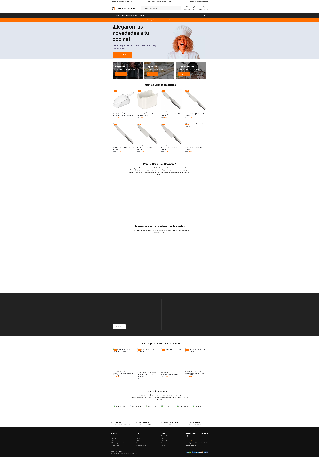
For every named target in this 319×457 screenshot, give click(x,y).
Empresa (113, 436)
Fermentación (152, 372)
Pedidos (113, 438)
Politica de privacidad (117, 443)
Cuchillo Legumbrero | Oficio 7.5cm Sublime (171, 114)
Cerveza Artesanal (142, 372)
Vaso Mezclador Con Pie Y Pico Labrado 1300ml (194, 374)
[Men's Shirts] (128, 70)
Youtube (163, 445)
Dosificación (126, 112)
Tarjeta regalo (115, 445)
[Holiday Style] (159, 70)
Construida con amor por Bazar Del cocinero (124, 453)
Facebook (164, 436)
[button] (206, 15)
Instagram (164, 440)
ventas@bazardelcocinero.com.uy (199, 1)
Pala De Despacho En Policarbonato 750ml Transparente (123, 114)
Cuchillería (164, 112)
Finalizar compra (203, 9)
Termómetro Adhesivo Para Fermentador (145, 375)
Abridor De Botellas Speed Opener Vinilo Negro (123, 374)
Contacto (138, 440)
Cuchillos (171, 112)
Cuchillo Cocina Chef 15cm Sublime (145, 148)
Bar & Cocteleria (117, 112)
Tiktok (163, 438)
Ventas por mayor (141, 445)
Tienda (113, 440)
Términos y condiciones (143, 443)
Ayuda (194, 9)
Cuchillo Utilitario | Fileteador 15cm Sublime (195, 114)
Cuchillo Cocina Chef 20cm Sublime (169, 148)
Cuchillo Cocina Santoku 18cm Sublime (194, 148)
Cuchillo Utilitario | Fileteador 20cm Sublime (123, 148)
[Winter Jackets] (191, 70)
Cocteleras (198, 371)
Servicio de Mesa (141, 112)
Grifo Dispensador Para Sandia (170, 374)
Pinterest (164, 443)
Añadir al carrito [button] (123, 121)
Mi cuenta (187, 9)
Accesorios (150, 112)
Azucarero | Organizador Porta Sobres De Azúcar (146, 114)
